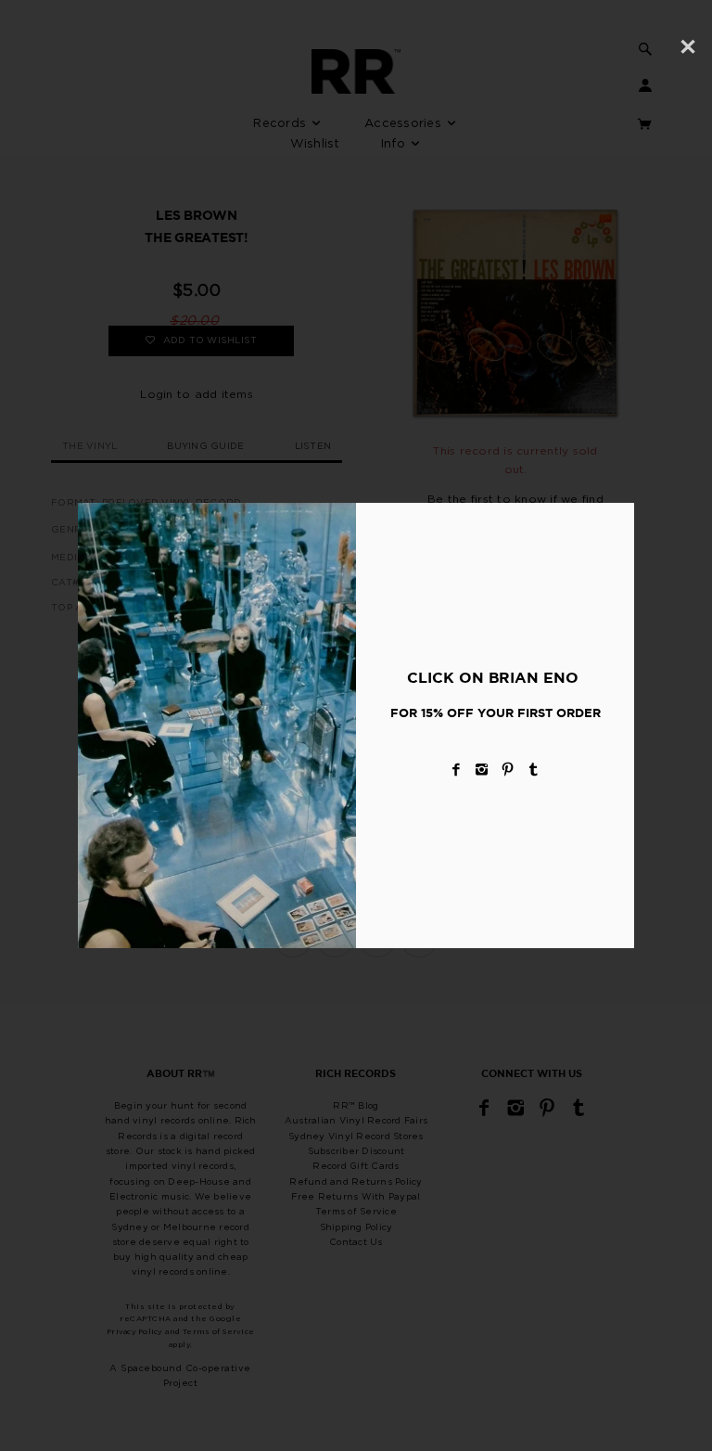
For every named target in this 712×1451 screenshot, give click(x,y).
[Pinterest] (508, 770)
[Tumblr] (534, 770)
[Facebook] (456, 770)
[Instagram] (482, 770)
